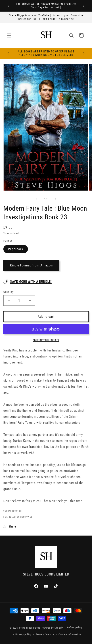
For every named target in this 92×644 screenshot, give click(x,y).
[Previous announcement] (8, 6)
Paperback (15, 249)
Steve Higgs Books (29, 627)
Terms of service (45, 634)
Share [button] (12, 526)
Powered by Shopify (52, 627)
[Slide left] (36, 199)
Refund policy (74, 627)
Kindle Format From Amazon (31, 265)
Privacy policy (23, 634)
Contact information (70, 634)
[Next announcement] (84, 6)
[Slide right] (56, 199)
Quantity (8, 291)
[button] (9, 35)
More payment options (46, 339)
